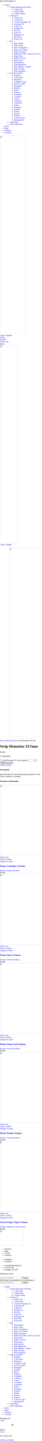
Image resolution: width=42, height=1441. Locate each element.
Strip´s (16, 90)
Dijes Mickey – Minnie (22, 67)
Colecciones (18, 77)
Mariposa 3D (19, 35)
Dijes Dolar (18, 56)
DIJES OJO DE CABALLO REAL (27, 54)
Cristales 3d (13, 16)
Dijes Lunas (18, 60)
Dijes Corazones (20, 52)
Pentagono (18, 86)
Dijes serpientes (20, 71)
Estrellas (17, 109)
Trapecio (17, 92)
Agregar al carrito (6, 763)
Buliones (17, 75)
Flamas (16, 111)
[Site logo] (13, 333)
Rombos (17, 88)
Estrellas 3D (18, 28)
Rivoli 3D (17, 37)
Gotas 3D (17, 33)
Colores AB (18, 9)
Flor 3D (17, 31)
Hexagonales (19, 120)
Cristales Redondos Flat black (20, 7)
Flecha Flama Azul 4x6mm (13, 1044)
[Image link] (11, 1245)
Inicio (2, 741)
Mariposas (18, 79)
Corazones (18, 101)
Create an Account (7, 1440)
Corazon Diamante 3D (22, 22)
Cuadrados (18, 103)
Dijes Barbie (18, 43)
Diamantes (18, 107)
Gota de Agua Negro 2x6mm (14, 1222)
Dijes (11, 41)
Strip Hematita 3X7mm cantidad (15, 760)
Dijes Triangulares (20, 48)
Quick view (4, 857)
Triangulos (18, 94)
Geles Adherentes (15, 124)
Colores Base (19, 11)
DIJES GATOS (20, 58)
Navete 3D (18, 39)
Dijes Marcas (19, 62)
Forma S (17, 116)
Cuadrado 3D (19, 24)
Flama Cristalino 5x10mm (12, 866)
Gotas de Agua (19, 118)
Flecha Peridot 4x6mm (11, 1133)
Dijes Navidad (19, 69)
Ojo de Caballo (19, 84)
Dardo (16, 105)
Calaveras (17, 96)
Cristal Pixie (13, 122)
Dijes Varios (18, 45)
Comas (16, 99)
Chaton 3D (18, 18)
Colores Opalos (19, 14)
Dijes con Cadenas (21, 50)
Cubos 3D (18, 26)
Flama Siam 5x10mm (10, 955)
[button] (6, 861)
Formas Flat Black (16, 73)
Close (2, 1420)
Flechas (17, 114)
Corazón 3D (18, 20)
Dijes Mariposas (20, 65)
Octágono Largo (20, 82)
